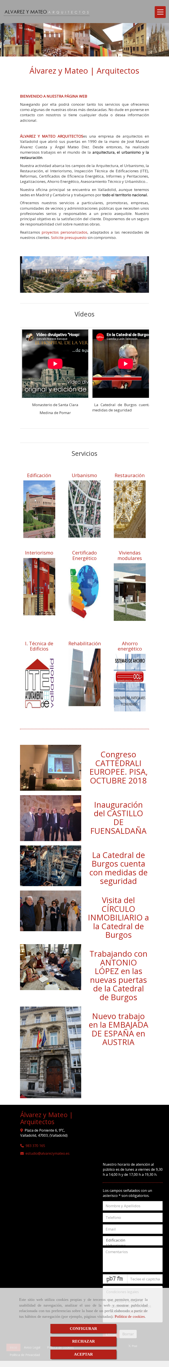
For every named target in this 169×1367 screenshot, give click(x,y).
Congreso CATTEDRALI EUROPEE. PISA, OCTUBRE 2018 (118, 767)
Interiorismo (39, 552)
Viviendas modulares (130, 555)
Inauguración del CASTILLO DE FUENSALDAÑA (118, 817)
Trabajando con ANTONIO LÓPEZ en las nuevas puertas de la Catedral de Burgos (118, 975)
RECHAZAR (83, 1341)
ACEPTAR (83, 1354)
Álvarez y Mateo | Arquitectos (84, 70)
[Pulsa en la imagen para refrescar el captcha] (115, 1278)
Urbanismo (84, 475)
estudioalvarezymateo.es (48, 1153)
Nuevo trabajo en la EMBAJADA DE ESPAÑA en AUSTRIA (118, 1029)
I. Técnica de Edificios (39, 646)
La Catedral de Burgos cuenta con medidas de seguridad (118, 868)
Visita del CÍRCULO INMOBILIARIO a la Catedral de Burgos (118, 917)
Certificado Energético (84, 555)
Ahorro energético (130, 646)
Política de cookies (130, 1316)
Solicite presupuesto (69, 237)
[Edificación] (133, 1240)
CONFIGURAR (83, 1328)
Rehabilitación (84, 643)
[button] (12, 39)
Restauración (130, 475)
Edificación (39, 475)
